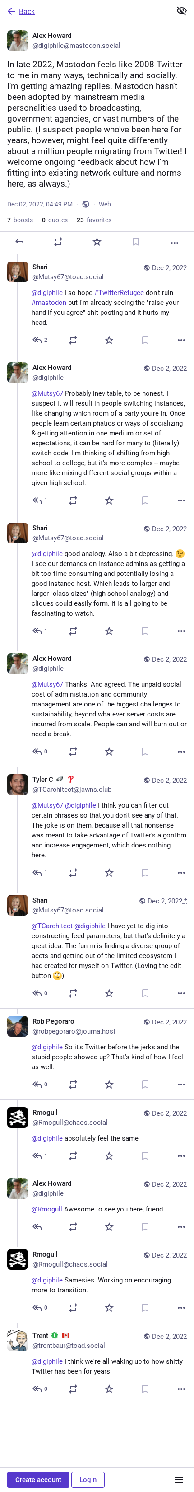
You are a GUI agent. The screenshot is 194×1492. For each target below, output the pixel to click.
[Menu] (179, 1480)
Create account (38, 1480)
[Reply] (19, 241)
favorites (94, 220)
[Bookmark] (135, 241)
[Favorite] (97, 241)
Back (27, 11)
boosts (20, 220)
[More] (174, 243)
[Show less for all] (182, 11)
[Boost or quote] (58, 241)
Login (88, 1480)
